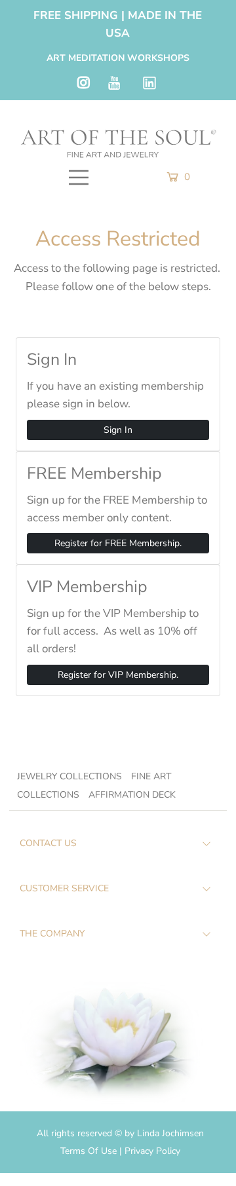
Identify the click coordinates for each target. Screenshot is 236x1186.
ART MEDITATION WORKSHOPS (118, 58)
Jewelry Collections (69, 776)
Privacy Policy (152, 1151)
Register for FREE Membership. (118, 543)
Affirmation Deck (132, 794)
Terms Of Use (89, 1151)
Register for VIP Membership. (118, 675)
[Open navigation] (78, 177)
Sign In (118, 430)
